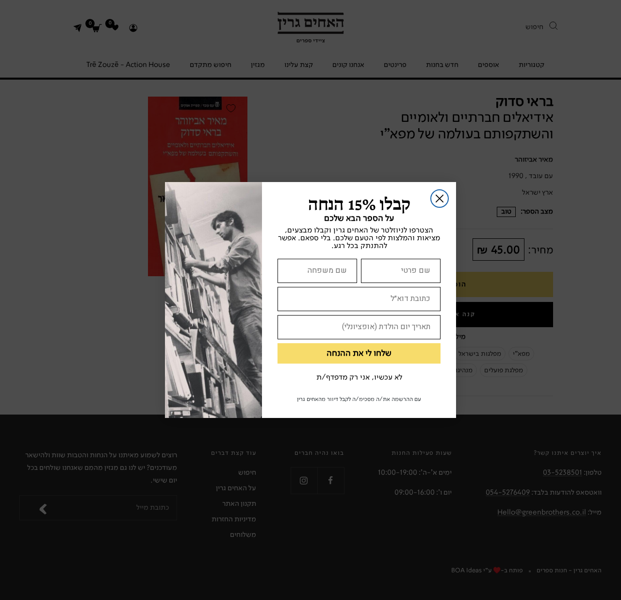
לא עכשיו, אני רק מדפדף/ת (359, 378)
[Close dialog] (439, 198)
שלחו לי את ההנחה (359, 353)
